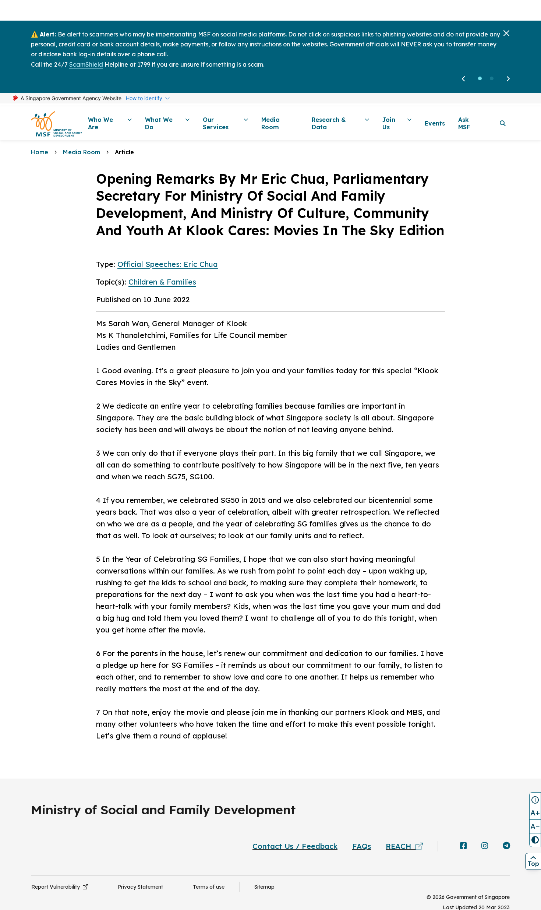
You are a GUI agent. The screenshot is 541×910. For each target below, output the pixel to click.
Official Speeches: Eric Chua (167, 264)
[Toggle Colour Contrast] (535, 840)
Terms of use (208, 886)
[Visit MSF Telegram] (506, 846)
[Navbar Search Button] (502, 123)
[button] (479, 78)
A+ (535, 812)
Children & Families (162, 281)
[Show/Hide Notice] (535, 799)
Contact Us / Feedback (294, 846)
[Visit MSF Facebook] (463, 846)
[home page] (56, 123)
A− (535, 826)
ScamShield (86, 64)
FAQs (361, 846)
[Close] (506, 33)
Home (39, 152)
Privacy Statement (140, 886)
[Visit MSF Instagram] (484, 846)
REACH (401, 846)
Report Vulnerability (57, 886)
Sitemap (264, 886)
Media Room (81, 152)
